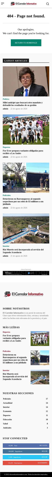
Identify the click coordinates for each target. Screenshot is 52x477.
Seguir (44, 451)
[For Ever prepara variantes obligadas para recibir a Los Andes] (26, 129)
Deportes (6, 147)
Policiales (7, 195)
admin (5, 109)
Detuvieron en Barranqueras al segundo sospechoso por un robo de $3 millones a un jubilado (23, 201)
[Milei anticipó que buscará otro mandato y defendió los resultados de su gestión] (26, 81)
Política (6, 99)
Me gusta (43, 445)
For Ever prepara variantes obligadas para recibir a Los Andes (14, 338)
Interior (6, 246)
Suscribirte (42, 463)
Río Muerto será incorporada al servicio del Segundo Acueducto (15, 376)
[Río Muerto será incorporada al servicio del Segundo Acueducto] (26, 229)
